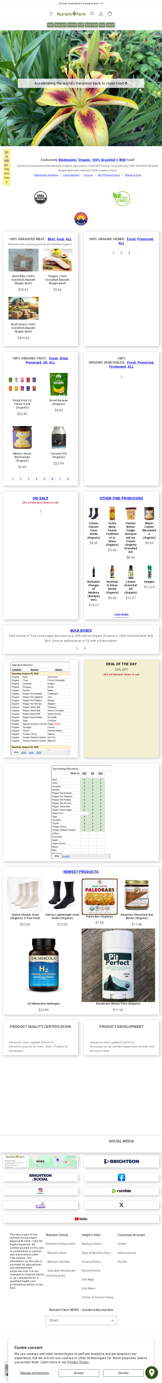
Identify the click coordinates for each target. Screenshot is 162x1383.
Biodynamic (67, 160)
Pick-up (88, 175)
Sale (50, 25)
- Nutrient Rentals (58, 1261)
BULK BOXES (81, 630)
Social (110, 25)
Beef (51, 239)
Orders (122, 1243)
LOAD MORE (121, 614)
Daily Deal (91, 25)
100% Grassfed (103, 160)
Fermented (117, 367)
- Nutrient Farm (56, 1252)
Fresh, (132, 362)
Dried (64, 358)
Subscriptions (127, 1252)
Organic (84, 160)
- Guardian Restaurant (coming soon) (61, 1273)
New (102, 25)
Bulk (80, 25)
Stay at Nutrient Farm (96, 1252)
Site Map (88, 1279)
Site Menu (88, 1288)
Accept (79, 1373)
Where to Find (133, 175)
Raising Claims (92, 1243)
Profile (122, 1261)
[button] (51, 13)
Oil (45, 362)
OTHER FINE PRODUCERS (121, 498)
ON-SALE (40, 498)
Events (72, 25)
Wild (122, 160)
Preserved (145, 239)
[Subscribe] (112, 1320)
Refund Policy (91, 1270)
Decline (123, 1373)
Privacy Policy (78, 1362)
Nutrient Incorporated (60, 1243)
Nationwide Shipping (46, 175)
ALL (69, 239)
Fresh (131, 239)
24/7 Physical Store (109, 175)
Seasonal (60, 25)
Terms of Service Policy (98, 1297)
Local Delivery (71, 175)
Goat (60, 239)
